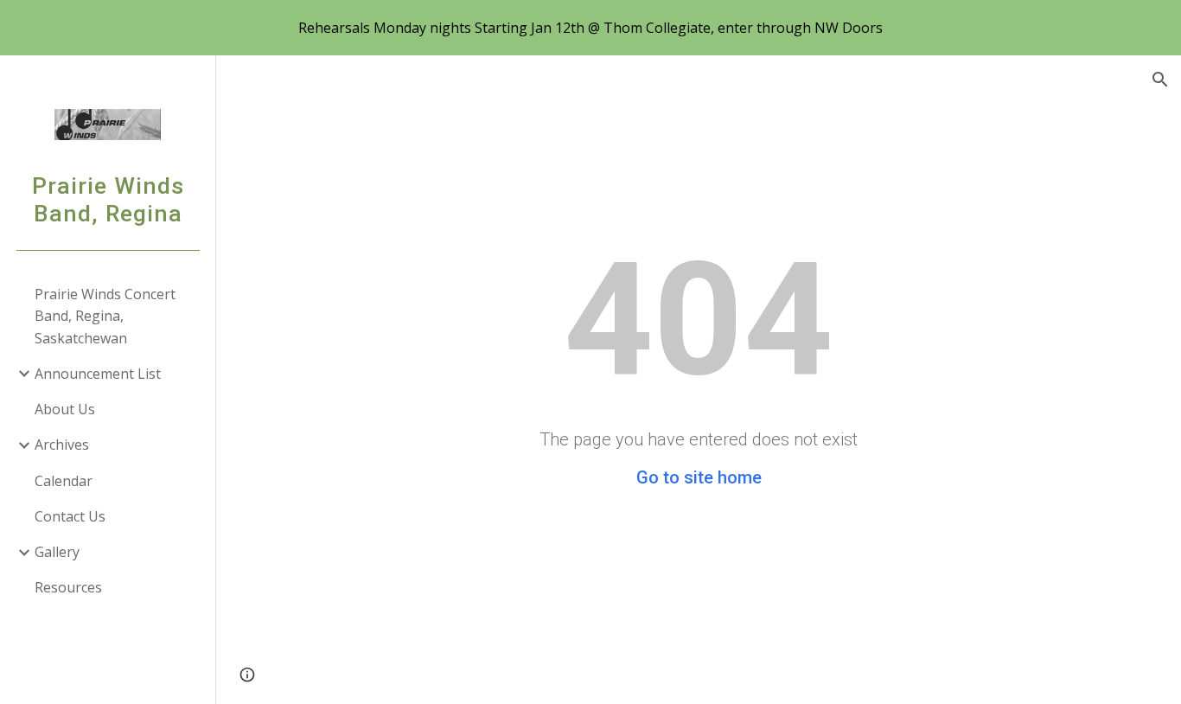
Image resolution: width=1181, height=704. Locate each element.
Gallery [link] (57, 551)
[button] (1160, 79)
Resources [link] (68, 587)
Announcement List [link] (98, 373)
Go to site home (699, 477)
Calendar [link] (64, 480)
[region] (590, 27)
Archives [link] (62, 444)
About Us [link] (65, 409)
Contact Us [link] (70, 516)
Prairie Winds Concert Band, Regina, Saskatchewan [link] (105, 316)
